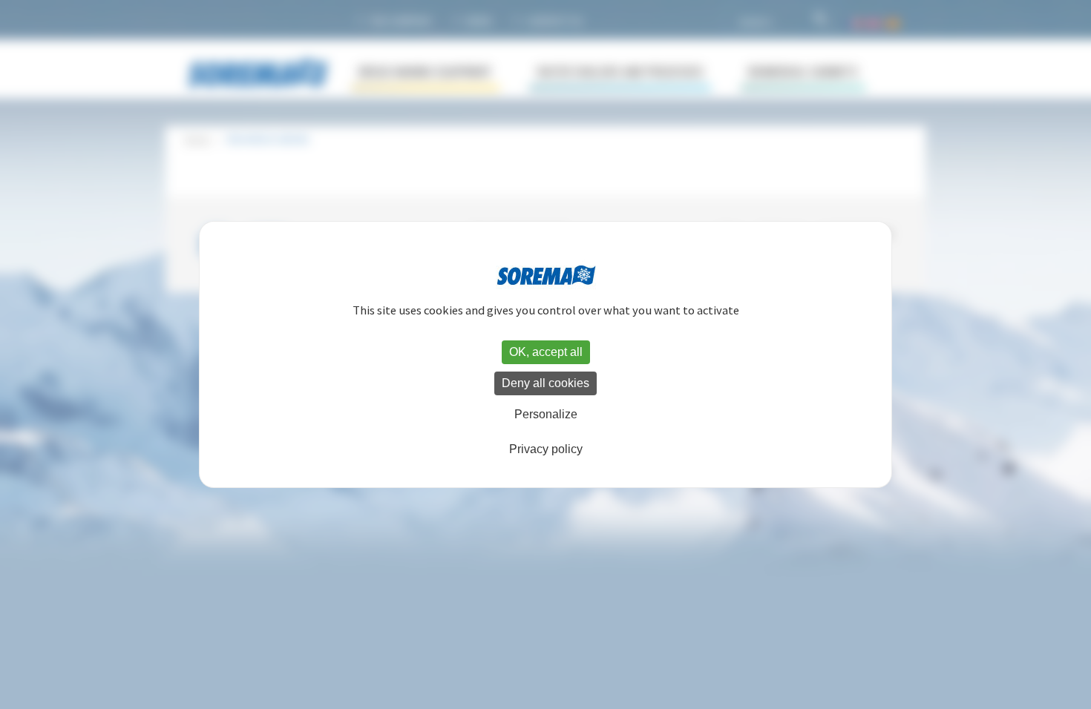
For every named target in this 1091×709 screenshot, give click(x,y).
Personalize (545, 414)
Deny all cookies (545, 383)
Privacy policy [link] (546, 449)
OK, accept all (546, 352)
